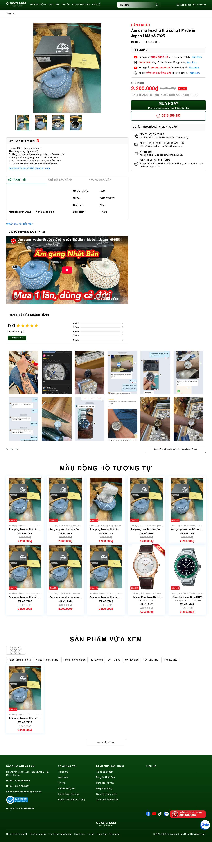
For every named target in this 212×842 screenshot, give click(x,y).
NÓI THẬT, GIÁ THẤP (152, 134)
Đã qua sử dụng (104, 789)
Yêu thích (201, 5)
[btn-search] (157, 4)
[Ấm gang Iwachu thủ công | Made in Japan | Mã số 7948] (106, 567)
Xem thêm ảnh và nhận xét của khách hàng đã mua (175, 449)
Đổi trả (91, 834)
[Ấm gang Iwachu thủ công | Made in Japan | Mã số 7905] (25, 567)
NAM (51, 5)
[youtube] (154, 815)
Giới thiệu (63, 777)
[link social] (17, 803)
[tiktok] (160, 815)
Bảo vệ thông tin (38, 834)
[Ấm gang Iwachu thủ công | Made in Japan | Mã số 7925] (25, 688)
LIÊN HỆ (96, 5)
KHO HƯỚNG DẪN (81, 5)
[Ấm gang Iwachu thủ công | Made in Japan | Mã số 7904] (65, 499)
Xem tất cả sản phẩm (106, 742)
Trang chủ (63, 772)
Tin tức (61, 783)
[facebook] (148, 815)
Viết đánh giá (17, 338)
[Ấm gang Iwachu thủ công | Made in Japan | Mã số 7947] (25, 499)
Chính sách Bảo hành (16, 834)
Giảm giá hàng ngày (106, 794)
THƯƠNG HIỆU (37, 5)
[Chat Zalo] (205, 825)
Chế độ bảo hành (60, 180)
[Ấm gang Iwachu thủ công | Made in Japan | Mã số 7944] (146, 499)
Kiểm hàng (114, 834)
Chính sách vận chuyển (60, 834)
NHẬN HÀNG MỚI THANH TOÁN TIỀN (162, 143)
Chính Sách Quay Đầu (107, 800)
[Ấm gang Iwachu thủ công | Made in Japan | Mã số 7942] (106, 499)
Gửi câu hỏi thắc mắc (21, 224)
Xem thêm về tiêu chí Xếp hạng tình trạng (29, 168)
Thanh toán (79, 834)
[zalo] (166, 815)
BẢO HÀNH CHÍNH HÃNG (155, 160)
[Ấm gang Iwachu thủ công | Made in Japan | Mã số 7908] (187, 499)
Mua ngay (168, 105)
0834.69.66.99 (22, 781)
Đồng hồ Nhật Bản (105, 777)
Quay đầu (101, 834)
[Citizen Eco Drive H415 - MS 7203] (146, 567)
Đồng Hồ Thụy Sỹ (105, 783)
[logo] (16, 6)
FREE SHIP (146, 152)
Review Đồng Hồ (66, 789)
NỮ (57, 5)
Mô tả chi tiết (17, 180)
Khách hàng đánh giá (69, 794)
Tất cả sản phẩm (104, 772)
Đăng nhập (185, 5)
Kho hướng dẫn (100, 180)
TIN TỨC (65, 5)
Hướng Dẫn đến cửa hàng (71, 800)
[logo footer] (106, 824)
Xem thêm (197, 57)
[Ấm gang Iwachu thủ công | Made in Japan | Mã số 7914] (65, 567)
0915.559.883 (171, 115)
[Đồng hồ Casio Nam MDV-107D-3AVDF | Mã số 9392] (187, 567)
